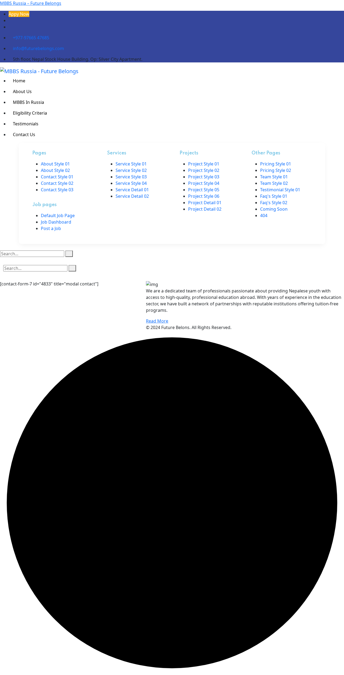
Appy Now (19, 14)
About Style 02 (55, 170)
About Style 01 (55, 164)
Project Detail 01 (204, 203)
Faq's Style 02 (273, 203)
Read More (157, 321)
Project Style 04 (203, 183)
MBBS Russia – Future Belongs (30, 3)
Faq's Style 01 (273, 196)
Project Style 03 (203, 177)
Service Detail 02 (132, 196)
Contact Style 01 (57, 177)
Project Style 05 (203, 190)
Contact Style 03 (57, 190)
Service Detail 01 (132, 190)
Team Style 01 (274, 177)
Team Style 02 (274, 183)
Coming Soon (274, 209)
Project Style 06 (203, 196)
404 (263, 215)
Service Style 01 (131, 164)
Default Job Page (58, 215)
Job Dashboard (56, 222)
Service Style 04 (131, 183)
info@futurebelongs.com (38, 48)
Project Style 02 (203, 170)
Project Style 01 (203, 164)
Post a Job (51, 228)
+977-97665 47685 (31, 38)
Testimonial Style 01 (280, 190)
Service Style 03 (131, 177)
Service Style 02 (131, 170)
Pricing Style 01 (275, 164)
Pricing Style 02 (275, 170)
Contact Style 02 (57, 183)
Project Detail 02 (204, 209)
